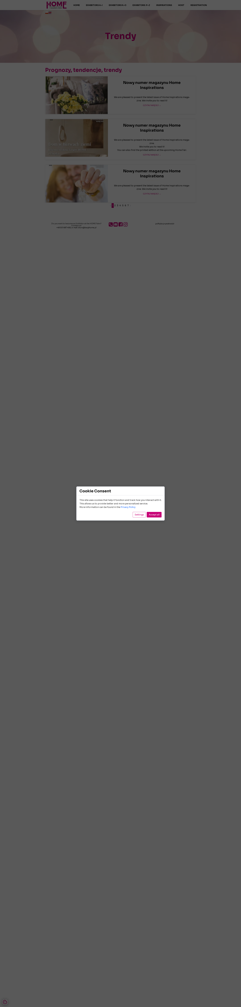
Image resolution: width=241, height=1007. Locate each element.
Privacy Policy (128, 507)
